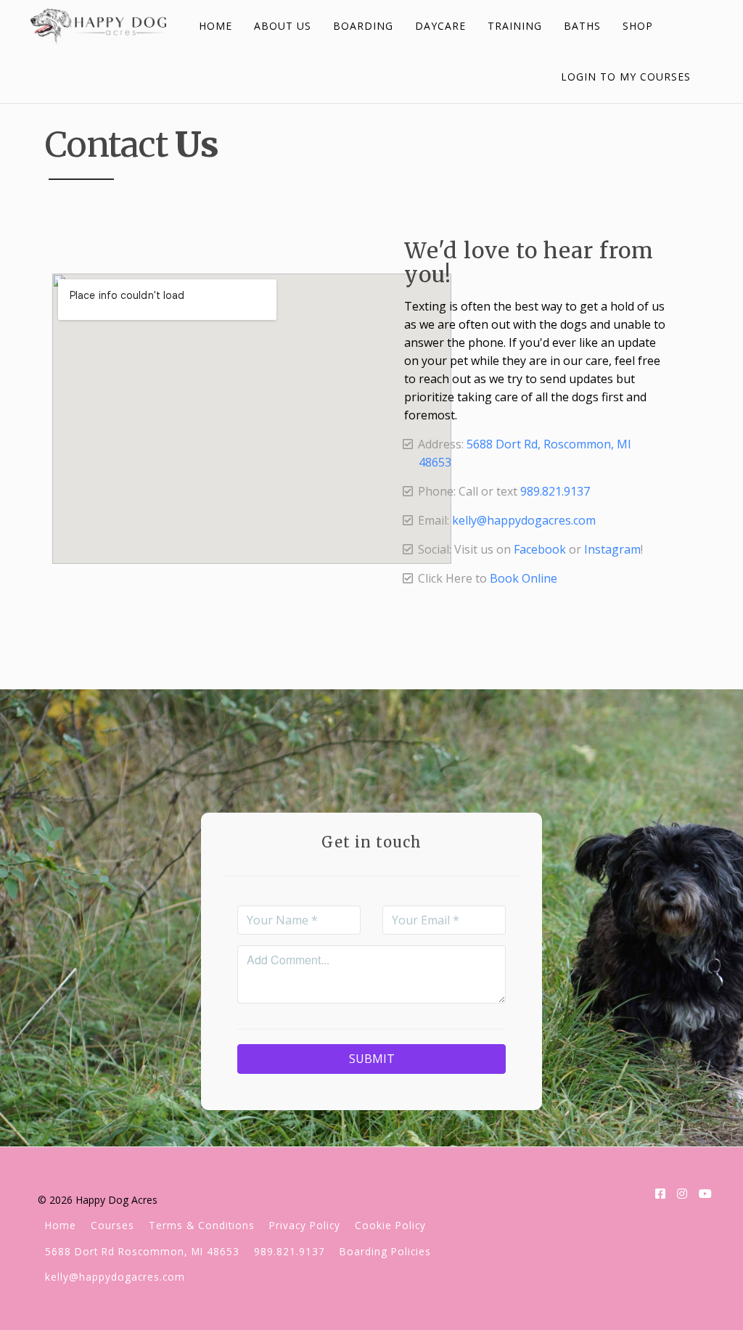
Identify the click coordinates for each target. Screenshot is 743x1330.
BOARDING (363, 26)
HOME (215, 26)
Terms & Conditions (202, 1225)
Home (60, 1225)
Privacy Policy (304, 1225)
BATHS (582, 26)
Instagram (612, 549)
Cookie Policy (390, 1225)
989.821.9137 (555, 491)
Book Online (523, 578)
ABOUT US (282, 26)
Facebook (540, 549)
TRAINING (515, 26)
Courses (112, 1225)
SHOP (638, 26)
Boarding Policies (385, 1251)
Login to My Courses (626, 76)
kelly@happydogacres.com (524, 520)
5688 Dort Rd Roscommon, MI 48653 (142, 1251)
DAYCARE (440, 26)
